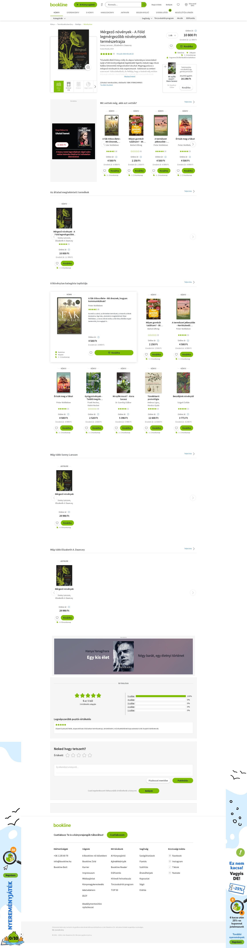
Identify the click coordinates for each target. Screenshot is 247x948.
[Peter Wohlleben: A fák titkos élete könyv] (111, 125)
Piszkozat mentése (158, 780)
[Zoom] (88, 67)
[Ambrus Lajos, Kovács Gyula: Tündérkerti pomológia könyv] (153, 382)
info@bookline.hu (62, 861)
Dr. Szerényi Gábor (123, 402)
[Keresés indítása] (144, 4)
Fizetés (143, 861)
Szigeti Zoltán (183, 402)
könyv (111, 111)
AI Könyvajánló (87, 4)
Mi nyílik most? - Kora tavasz (123, 397)
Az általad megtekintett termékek (69, 192)
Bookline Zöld (89, 861)
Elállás (143, 890)
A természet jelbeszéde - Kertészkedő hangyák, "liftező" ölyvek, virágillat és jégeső (161, 140)
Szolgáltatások (147, 855)
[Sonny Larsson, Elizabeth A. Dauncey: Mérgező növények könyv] (73, 49)
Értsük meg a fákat (185, 138)
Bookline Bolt (60, 867)
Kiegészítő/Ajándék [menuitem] (184, 12)
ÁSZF (84, 895)
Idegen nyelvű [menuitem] (142, 12)
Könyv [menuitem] (56, 12)
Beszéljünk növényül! (183, 396)
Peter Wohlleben (111, 145)
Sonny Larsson (64, 238)
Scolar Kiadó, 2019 (106, 49)
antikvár (64, 466)
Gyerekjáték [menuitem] (163, 11)
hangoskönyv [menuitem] (107, 12)
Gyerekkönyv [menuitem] (73, 12)
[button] (95, 86)
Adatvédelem (88, 890)
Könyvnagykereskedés (93, 884)
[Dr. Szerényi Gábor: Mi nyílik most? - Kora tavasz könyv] (123, 382)
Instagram (177, 861)
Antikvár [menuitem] (125, 12)
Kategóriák (58, 18)
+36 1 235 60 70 (61, 855)
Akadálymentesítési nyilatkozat (92, 905)
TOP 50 (114, 890)
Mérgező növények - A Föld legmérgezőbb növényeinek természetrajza (64, 233)
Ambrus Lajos (153, 402)
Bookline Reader (119, 867)
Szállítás (144, 867)
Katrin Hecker (93, 405)
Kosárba (188, 46)
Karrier (85, 867)
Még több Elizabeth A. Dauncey (67, 549)
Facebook (177, 855)
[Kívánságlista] (178, 4)
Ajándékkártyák (118, 861)
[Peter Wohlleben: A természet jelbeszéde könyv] (161, 125)
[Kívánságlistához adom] (171, 45)
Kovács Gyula (153, 405)
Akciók (180, 18)
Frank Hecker (93, 402)
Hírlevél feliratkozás (121, 878)
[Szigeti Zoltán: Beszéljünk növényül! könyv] (183, 382)
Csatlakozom (117, 834)
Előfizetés (190, 18)
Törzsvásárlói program (164, 18)
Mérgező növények (64, 494)
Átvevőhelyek (146, 872)
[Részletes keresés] (101, 4)
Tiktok (175, 867)
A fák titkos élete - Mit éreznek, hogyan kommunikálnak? (111, 140)
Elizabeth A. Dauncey (64, 240)
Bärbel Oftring (136, 145)
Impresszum (88, 872)
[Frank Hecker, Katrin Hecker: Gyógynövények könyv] (93, 382)
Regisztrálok (156, 5)
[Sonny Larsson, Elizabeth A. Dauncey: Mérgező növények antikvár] (64, 480)
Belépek (169, 5)
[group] (59, 86)
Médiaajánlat (88, 878)
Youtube (176, 872)
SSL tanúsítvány (58, 930)
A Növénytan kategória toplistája (68, 283)
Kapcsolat (145, 878)
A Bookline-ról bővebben (94, 855)
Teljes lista (188, 102)
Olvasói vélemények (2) (125, 54)
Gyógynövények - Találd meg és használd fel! (93, 397)
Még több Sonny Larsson (64, 454)
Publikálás (183, 780)
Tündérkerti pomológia (153, 397)
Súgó (142, 884)
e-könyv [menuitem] (89, 12)
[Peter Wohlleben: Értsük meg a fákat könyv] (185, 125)
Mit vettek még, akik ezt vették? (118, 103)
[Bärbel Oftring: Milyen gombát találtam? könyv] (136, 125)
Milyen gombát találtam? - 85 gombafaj (136, 140)
